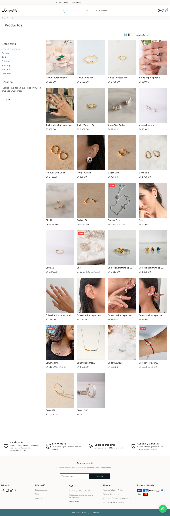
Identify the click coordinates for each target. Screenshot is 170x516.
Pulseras (6, 69)
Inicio (3, 18)
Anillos (5, 53)
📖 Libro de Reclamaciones (113, 502)
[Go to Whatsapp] (11, 490)
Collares (6, 61)
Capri (141, 220)
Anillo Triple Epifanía (149, 77)
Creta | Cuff (82, 410)
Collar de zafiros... (86, 362)
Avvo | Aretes (84, 172)
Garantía (7, 82)
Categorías (9, 44)
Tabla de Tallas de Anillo (113, 490)
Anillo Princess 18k (118, 77)
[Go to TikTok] (15, 490)
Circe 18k (50, 267)
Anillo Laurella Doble (56, 77)
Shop (65, 10)
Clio (79, 267)
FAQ (37, 494)
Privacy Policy (74, 501)
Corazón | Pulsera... (148, 362)
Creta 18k (51, 410)
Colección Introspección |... (59, 315)
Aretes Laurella (146, 125)
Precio (6, 99)
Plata (88, 10)
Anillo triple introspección (59, 125)
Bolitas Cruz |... (115, 220)
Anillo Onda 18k (85, 77)
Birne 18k (144, 172)
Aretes (5, 57)
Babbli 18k (113, 172)
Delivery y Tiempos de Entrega (81, 491)
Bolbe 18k (82, 220)
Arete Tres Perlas (116, 125)
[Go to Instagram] (7, 490)
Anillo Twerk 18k (85, 125)
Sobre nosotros (101, 10)
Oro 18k (76, 10)
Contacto (38, 498)
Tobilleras (6, 73)
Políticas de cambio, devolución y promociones (82, 496)
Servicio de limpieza (111, 494)
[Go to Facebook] (3, 490)
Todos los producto (11, 49)
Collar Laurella (115, 362)
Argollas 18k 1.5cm (56, 172)
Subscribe (99, 476)
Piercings (6, 65)
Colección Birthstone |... (120, 267)
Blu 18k (50, 220)
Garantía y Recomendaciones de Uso (117, 498)
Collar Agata (52, 362)
